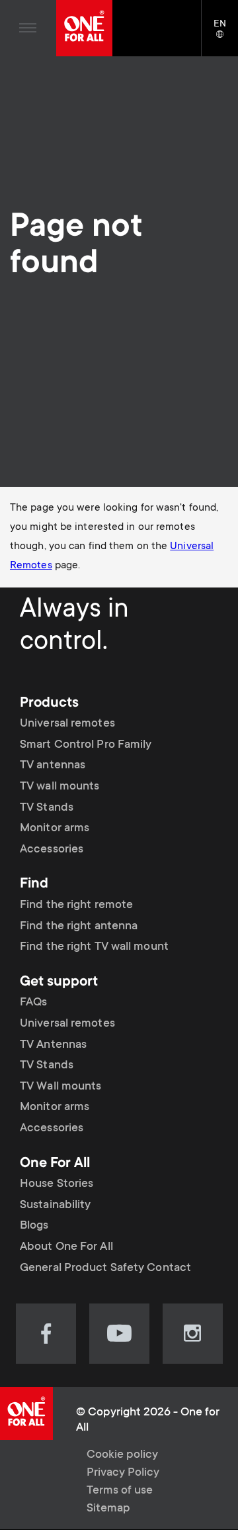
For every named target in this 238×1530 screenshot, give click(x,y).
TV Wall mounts (60, 1087)
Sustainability (55, 1205)
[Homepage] (84, 28)
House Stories (56, 1184)
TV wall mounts (59, 786)
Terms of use (120, 1491)
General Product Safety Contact (105, 1268)
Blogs (34, 1226)
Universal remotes (67, 724)
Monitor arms (54, 828)
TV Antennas (53, 1045)
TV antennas (52, 765)
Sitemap (108, 1508)
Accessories (51, 849)
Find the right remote (76, 905)
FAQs (33, 1002)
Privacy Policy (123, 1473)
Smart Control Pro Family (85, 745)
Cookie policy (122, 1455)
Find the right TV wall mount (94, 947)
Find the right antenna (79, 926)
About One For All (66, 1247)
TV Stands (46, 808)
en (226, 35)
